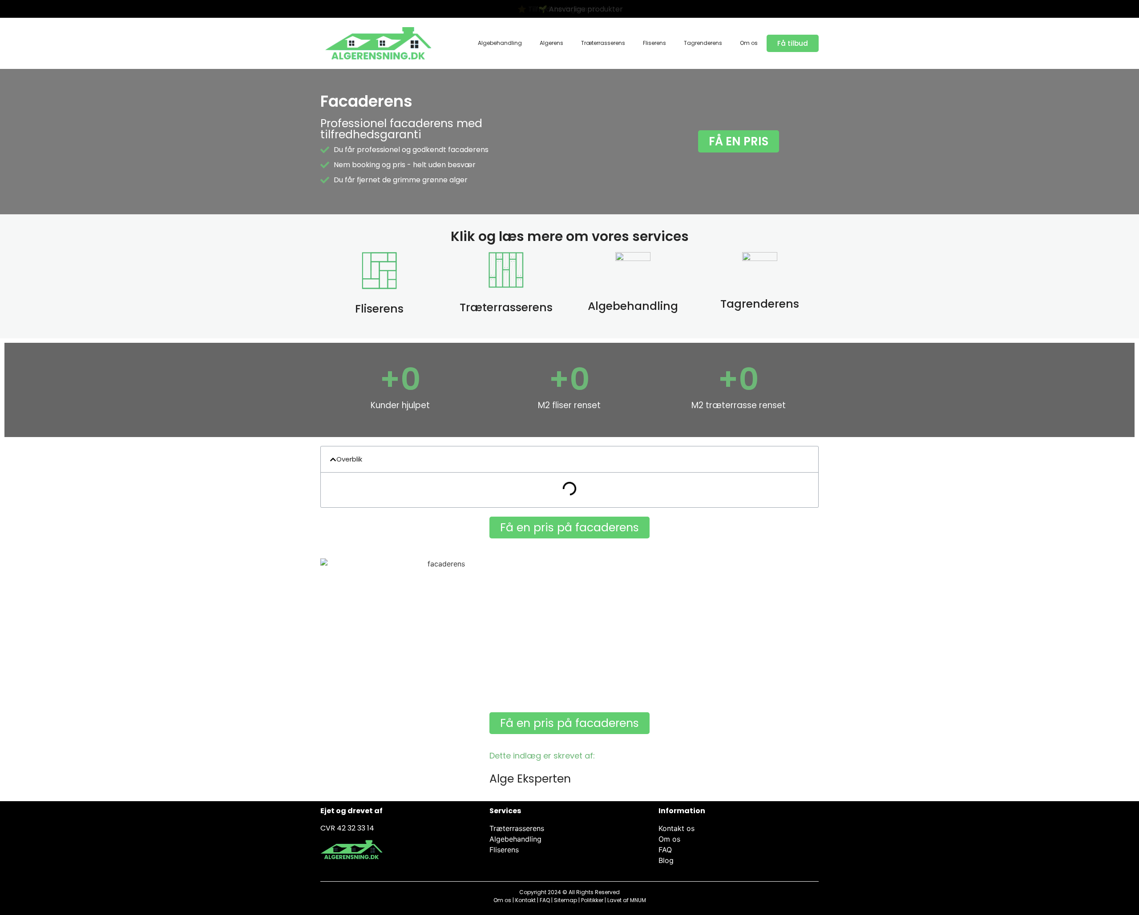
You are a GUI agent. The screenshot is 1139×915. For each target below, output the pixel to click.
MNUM (638, 900)
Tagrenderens (703, 43)
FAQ (545, 900)
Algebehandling (500, 43)
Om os (749, 43)
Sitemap (565, 900)
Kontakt (525, 900)
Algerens (551, 43)
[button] (333, 459)
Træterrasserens (603, 43)
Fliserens (654, 43)
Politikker (592, 900)
